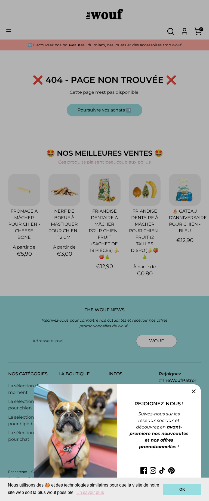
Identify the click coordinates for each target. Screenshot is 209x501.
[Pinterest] (171, 470)
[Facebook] (143, 470)
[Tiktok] (162, 470)
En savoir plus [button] (90, 492)
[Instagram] (153, 470)
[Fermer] (194, 391)
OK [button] (182, 489)
